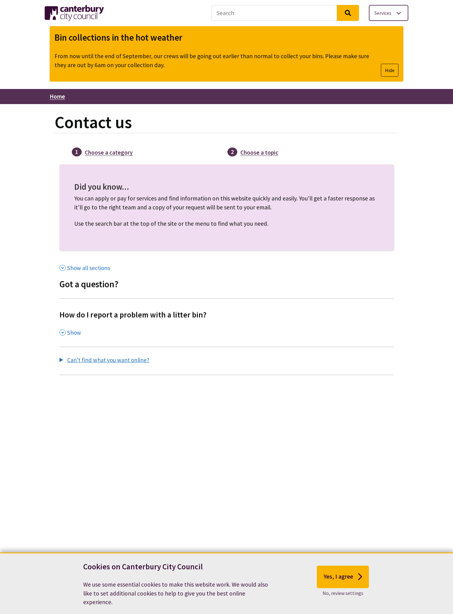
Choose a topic (259, 152)
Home (57, 96)
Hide (389, 70)
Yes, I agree (338, 576)
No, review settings (343, 593)
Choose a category (109, 152)
